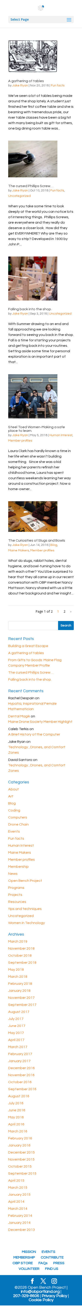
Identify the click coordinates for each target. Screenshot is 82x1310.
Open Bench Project (25, 880)
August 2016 (18, 1096)
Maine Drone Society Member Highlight (40, 721)
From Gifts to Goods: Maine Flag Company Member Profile (35, 662)
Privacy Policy (54, 1296)
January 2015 (19, 1194)
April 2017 (16, 1040)
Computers (17, 817)
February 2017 (20, 1054)
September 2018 (22, 962)
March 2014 (17, 1208)
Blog (53, 545)
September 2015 (22, 1173)
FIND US (51, 1269)
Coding (14, 810)
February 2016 (20, 1138)
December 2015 (21, 1152)
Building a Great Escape (28, 646)
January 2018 (19, 990)
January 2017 (19, 1061)
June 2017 (16, 1026)
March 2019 (17, 941)
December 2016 (21, 1068)
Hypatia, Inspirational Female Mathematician (32, 706)
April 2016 (16, 1124)
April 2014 (16, 1201)
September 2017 (22, 1005)
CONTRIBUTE (52, 1257)
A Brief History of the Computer (34, 734)
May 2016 (16, 1117)
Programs (16, 888)
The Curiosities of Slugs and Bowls (36, 540)
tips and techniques (25, 909)
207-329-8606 (26, 1296)
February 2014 (20, 1215)
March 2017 (17, 1047)
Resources (17, 902)
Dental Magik (19, 716)
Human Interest (60, 435)
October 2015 (20, 1166)
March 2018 (17, 976)
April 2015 (16, 1180)
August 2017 (18, 1012)
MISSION (29, 1252)
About (13, 789)
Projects (15, 895)
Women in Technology (26, 923)
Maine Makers (18, 550)
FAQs (43, 1263)
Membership (18, 866)
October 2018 (20, 955)
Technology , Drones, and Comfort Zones (36, 749)
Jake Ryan (20, 85)
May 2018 (16, 969)
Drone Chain (18, 824)
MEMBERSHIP (24, 1257)
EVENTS (48, 1252)
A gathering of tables (26, 81)
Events (14, 831)
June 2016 (16, 1110)
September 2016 (22, 1089)
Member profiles (20, 440)
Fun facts (57, 85)
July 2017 (15, 1019)
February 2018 (20, 983)
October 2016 (20, 1082)
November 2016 (21, 1075)
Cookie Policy (41, 1300)
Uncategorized (19, 196)
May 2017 (16, 1033)
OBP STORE (23, 1263)
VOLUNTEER (29, 1269)
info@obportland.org (40, 1292)
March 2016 (17, 1131)
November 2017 (21, 998)
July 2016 (15, 1103)
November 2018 (21, 948)
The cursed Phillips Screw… (30, 186)
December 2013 (21, 1230)
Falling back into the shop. (30, 309)
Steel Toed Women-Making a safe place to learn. (36, 429)
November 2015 (21, 1159)
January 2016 (19, 1145)
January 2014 (19, 1222)
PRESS (58, 1263)
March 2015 (17, 1187)
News (13, 873)
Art (10, 796)
